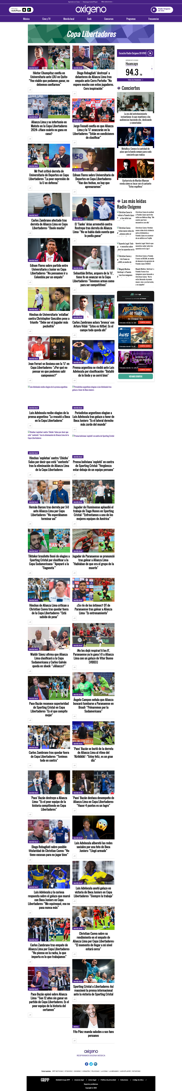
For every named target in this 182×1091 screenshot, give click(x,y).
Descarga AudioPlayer (90, 2)
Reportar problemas (91, 1084)
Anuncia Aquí (79, 1080)
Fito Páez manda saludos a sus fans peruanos (93, 1033)
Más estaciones (106, 2)
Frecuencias (153, 18)
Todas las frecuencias (135, 79)
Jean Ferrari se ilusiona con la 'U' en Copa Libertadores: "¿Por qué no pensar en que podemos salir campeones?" (48, 369)
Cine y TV (46, 18)
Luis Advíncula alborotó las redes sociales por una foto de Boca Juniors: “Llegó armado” (93, 847)
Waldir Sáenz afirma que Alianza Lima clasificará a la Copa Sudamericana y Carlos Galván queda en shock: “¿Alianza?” (49, 660)
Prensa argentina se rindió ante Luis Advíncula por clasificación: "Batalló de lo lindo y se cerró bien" (93, 371)
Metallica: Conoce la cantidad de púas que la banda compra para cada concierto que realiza (135, 151)
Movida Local (33, 68)
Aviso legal (92, 1080)
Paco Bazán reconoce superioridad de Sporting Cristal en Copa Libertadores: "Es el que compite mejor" (49, 709)
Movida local (68, 18)
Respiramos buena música (91, 1055)
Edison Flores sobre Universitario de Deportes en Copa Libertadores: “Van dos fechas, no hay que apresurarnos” (93, 181)
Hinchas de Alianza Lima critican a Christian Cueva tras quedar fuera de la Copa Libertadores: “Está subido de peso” (49, 611)
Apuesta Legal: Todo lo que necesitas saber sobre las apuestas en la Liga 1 (144, 246)
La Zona (104, 1071)
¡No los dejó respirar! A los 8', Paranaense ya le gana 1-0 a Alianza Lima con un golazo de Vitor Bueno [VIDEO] (93, 656)
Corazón (86, 1071)
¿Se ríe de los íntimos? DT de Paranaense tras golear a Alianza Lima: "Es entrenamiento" (93, 609)
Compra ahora (145, 322)
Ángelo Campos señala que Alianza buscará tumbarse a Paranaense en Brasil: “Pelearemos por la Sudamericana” (93, 705)
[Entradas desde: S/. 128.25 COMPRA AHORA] (135, 361)
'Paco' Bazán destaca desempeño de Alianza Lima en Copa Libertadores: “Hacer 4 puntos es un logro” (93, 802)
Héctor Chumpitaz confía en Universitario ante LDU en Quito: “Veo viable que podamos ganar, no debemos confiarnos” (49, 79)
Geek (89, 18)
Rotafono (136, 1071)
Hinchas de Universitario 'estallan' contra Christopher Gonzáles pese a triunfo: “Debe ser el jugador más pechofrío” (48, 320)
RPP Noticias (57, 1071)
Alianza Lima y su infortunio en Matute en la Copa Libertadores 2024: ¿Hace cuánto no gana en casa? (49, 128)
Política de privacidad (108, 1080)
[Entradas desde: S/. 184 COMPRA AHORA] (135, 314)
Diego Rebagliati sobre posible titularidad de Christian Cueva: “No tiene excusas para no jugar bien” (49, 851)
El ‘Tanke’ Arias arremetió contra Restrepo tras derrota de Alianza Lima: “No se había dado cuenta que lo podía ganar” (93, 230)
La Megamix (113, 1071)
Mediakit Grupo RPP (63, 1080)
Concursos (108, 18)
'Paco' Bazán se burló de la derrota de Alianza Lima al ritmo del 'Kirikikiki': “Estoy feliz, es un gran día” (93, 754)
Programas (131, 18)
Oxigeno (77, 1071)
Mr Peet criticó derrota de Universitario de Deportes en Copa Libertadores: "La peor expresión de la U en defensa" (49, 177)
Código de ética (138, 1080)
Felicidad (95, 1071)
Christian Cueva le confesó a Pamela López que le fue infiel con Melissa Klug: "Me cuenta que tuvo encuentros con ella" (145, 217)
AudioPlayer (125, 1071)
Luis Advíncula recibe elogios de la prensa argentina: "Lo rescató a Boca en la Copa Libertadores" (49, 416)
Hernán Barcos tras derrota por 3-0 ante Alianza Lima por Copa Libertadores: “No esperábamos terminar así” (49, 513)
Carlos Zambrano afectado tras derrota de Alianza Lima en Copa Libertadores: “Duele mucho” (49, 224)
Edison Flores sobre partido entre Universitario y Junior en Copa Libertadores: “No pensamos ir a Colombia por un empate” (49, 271)
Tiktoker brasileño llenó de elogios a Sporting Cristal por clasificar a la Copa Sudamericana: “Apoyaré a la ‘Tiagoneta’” (49, 562)
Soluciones (124, 1080)
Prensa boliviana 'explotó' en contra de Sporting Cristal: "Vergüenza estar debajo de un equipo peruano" (93, 466)
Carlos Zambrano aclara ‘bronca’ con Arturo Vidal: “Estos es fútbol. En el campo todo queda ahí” (93, 326)
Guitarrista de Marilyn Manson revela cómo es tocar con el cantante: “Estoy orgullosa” (136, 183)
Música (26, 18)
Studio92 (68, 1071)
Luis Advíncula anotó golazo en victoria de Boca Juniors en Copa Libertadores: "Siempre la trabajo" (93, 892)
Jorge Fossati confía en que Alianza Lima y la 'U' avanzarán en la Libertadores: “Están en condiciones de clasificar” (93, 132)
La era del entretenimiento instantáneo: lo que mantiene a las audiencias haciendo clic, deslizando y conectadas (136, 118)
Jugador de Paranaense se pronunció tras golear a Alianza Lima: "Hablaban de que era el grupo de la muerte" (93, 562)
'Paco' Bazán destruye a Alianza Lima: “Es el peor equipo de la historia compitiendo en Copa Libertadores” (49, 803)
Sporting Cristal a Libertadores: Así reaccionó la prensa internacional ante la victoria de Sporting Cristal (93, 990)
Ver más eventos (135, 376)
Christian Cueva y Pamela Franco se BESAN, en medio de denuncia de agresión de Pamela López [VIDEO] (145, 260)
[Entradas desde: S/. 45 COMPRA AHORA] (135, 337)
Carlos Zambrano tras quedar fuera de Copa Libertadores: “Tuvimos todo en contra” (49, 756)
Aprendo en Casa (74, 2)
